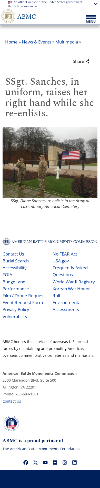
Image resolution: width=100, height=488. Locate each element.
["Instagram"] (64, 463)
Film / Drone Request (24, 295)
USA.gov (61, 261)
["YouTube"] (45, 463)
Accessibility (15, 268)
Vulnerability (15, 316)
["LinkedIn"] (74, 463)
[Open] (91, 19)
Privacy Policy (16, 309)
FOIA (7, 275)
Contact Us (13, 254)
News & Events (36, 42)
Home (11, 42)
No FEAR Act (65, 254)
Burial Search (16, 261)
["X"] (35, 463)
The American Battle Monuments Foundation (41, 448)
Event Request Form (23, 302)
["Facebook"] (26, 463)
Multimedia (66, 42)
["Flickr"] (55, 463)
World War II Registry (74, 282)
